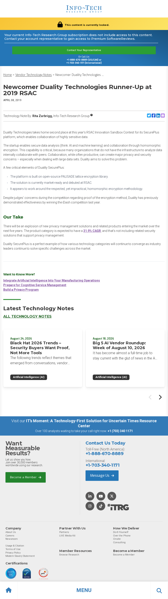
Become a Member (23, 477)
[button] (84, 590)
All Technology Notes (27, 316)
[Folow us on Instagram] (90, 506)
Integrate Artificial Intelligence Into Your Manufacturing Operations (51, 280)
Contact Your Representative (84, 50)
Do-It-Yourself (120, 532)
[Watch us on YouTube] (101, 496)
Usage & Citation (14, 545)
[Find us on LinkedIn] (90, 496)
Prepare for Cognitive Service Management (34, 285)
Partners (64, 532)
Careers (9, 535)
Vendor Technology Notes (33, 75)
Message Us (100, 475)
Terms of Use (13, 549)
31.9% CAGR (92, 231)
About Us (10, 532)
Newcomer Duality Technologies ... (79, 75)
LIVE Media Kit (67, 535)
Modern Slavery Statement (20, 555)
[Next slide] (160, 397)
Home (7, 75)
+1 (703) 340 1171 (120, 431)
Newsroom (11, 538)
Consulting (119, 542)
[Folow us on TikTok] (101, 506)
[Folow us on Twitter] (111, 496)
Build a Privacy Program (21, 289)
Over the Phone (122, 535)
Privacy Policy (13, 552)
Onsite (117, 538)
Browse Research (69, 554)
